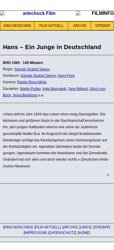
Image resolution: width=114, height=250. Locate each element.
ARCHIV (80, 26)
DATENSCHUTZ (62, 233)
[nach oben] (108, 175)
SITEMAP (102, 26)
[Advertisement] (46, 202)
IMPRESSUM (35, 233)
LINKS (85, 227)
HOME (84, 233)
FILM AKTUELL (51, 26)
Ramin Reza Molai (32, 82)
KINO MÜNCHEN (17, 26)
